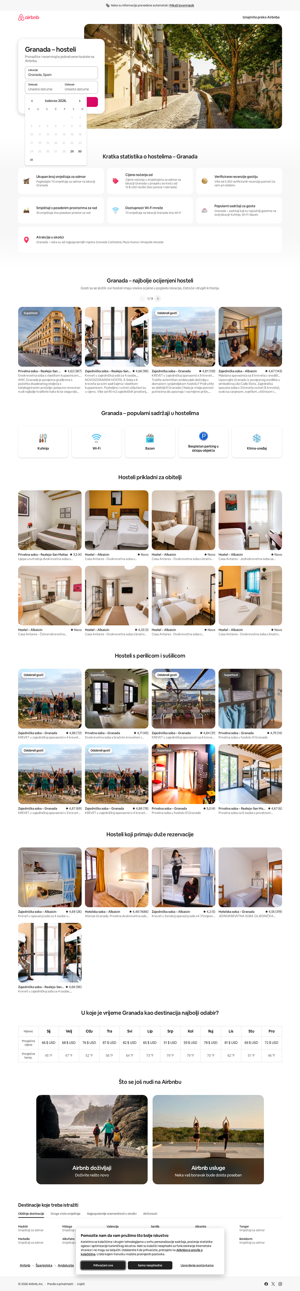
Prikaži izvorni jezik (181, 5)
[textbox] (43, 89)
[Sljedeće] (157, 298)
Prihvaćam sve (103, 1265)
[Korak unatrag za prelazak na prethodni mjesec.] (32, 101)
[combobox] (61, 74)
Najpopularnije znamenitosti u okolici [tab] (111, 1214)
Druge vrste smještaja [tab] (65, 1214)
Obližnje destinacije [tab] (31, 1214)
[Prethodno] (142, 298)
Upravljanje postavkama (197, 1265)
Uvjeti (81, 1284)
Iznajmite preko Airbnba (261, 17)
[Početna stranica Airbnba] (28, 17)
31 (31, 160)
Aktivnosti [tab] (150, 1214)
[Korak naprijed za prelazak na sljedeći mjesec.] (79, 101)
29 (72, 151)
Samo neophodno (150, 1265)
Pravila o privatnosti (60, 1284)
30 (80, 151)
